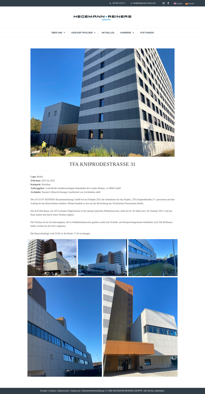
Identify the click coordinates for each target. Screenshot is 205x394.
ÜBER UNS (56, 32)
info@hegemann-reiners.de (144, 3)
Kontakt (43, 391)
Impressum (76, 391)
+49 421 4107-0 (118, 3)
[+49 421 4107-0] (110, 3)
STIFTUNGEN (147, 32)
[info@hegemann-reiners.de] (131, 3)
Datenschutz (63, 391)
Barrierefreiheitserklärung (93, 391)
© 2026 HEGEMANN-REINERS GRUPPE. (124, 391)
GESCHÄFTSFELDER (82, 32)
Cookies (52, 391)
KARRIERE (125, 32)
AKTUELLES (108, 32)
